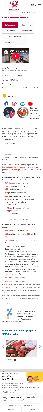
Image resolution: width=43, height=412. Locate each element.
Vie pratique (10, 31)
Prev (3, 346)
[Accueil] (14, 5)
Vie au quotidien (14, 36)
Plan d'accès (12, 96)
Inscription (26, 25)
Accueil (24, 12)
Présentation (10, 25)
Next (40, 346)
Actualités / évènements (14, 42)
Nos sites (30, 12)
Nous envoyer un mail (10, 84)
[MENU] (39, 5)
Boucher (9, 359)
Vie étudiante (26, 31)
